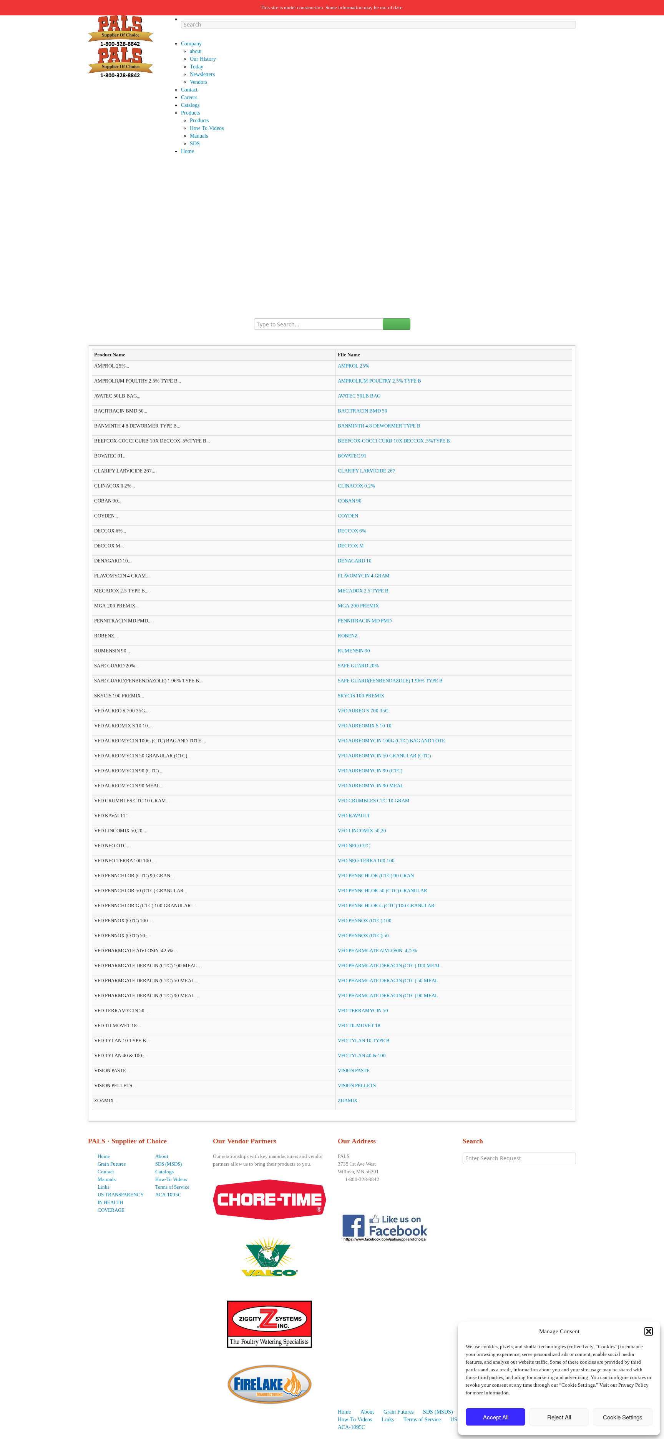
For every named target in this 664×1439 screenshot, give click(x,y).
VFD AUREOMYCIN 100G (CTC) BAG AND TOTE (391, 741)
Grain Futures (112, 1164)
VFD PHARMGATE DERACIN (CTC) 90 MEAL (388, 995)
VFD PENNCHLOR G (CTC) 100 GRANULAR (386, 905)
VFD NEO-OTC (354, 845)
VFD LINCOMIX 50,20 (362, 830)
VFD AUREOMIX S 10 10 (365, 726)
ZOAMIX (347, 1100)
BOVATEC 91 (352, 456)
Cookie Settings (622, 1417)
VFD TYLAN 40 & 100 (362, 1055)
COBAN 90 (350, 501)
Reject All (559, 1417)
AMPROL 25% (353, 366)
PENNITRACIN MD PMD (365, 621)
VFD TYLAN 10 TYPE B (364, 1040)
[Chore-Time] (269, 1199)
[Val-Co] (269, 1254)
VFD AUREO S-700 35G (363, 711)
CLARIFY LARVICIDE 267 (366, 471)
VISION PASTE (354, 1070)
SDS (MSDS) (168, 1164)
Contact (106, 1171)
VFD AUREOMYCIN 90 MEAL (370, 786)
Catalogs (164, 1171)
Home (104, 1156)
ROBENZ (348, 636)
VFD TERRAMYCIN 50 (363, 1010)
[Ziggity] (269, 1322)
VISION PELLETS (357, 1085)
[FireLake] (269, 1381)
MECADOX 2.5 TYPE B (363, 591)
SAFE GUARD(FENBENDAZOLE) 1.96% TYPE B (390, 681)
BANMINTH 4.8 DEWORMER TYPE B (379, 426)
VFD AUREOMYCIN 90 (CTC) (370, 771)
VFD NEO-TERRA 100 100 (366, 860)
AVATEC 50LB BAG (359, 396)
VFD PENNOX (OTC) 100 (365, 920)
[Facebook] (386, 1228)
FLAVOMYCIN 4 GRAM (364, 576)
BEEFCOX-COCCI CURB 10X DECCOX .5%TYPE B (394, 441)
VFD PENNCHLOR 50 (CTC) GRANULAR (382, 890)
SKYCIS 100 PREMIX (361, 696)
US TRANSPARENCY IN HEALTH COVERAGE (121, 1202)
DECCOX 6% (352, 531)
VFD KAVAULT (354, 815)
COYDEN (348, 516)
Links (104, 1187)
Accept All (495, 1417)
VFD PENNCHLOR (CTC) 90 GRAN (376, 875)
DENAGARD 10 (355, 561)
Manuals (107, 1179)
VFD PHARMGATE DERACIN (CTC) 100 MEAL (389, 965)
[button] (648, 1331)
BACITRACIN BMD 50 (362, 411)
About (161, 1156)
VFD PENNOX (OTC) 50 (363, 935)
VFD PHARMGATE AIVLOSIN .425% (377, 950)
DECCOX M (351, 546)
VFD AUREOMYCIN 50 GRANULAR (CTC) (384, 756)
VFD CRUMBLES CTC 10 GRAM (374, 801)
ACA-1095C (168, 1195)
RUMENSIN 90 (354, 651)
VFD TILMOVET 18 (359, 1025)
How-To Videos (171, 1179)
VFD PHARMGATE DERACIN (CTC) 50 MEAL (388, 980)
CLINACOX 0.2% (356, 486)
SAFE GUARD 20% (358, 666)
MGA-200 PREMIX (358, 606)
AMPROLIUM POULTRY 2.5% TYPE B (379, 381)
